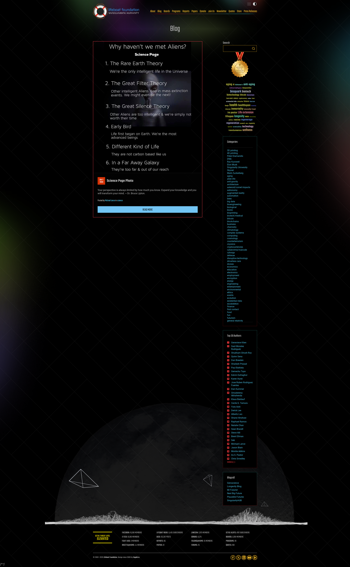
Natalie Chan (237, 425)
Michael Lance (110, 200)
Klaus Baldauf (238, 399)
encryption (232, 278)
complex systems (235, 232)
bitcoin (243, 95)
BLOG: (159, 537)
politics (231, 120)
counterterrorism (235, 241)
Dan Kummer (237, 389)
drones (230, 264)
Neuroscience (253, 117)
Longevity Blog (234, 486)
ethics (230, 292)
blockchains (233, 221)
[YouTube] (249, 557)
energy (230, 281)
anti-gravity (232, 181)
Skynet (230, 170)
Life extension (245, 112)
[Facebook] (233, 557)
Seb (233, 440)
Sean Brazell (237, 429)
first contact (233, 309)
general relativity (235, 320)
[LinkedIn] (244, 557)
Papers (195, 11)
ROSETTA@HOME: (128, 545)
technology (247, 126)
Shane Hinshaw (238, 418)
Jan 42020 (101, 180)
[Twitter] (238, 557)
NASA (247, 117)
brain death (229, 98)
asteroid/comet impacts (238, 187)
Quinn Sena (236, 356)
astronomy (232, 190)
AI (233, 84)
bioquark (235, 92)
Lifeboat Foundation (110, 557)
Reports (186, 11)
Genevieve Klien (238, 342)
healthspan (244, 105)
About (152, 11)
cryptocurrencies (235, 247)
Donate (203, 11)
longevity (239, 116)
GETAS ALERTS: (231, 532)
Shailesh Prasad (239, 364)
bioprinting (232, 213)
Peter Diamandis (235, 156)
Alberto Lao (236, 414)
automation (232, 195)
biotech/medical (235, 215)
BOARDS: (229, 537)
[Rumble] (255, 557)
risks (247, 123)
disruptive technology (237, 258)
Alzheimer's (239, 85)
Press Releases (250, 11)
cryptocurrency (243, 98)
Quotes (232, 11)
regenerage (247, 119)
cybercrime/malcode (237, 250)
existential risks (231, 102)
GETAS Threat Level (102, 538)
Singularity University (237, 167)
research (242, 123)
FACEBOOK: (126, 532)
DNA (229, 159)
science (120, 200)
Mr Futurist (232, 490)
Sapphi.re (136, 557)
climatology (232, 230)
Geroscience (233, 483)
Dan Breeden (237, 360)
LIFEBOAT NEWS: (162, 532)
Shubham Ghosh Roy (241, 353)
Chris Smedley (238, 458)
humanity (253, 106)
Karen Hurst (237, 378)
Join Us (211, 11)
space (230, 126)
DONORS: (194, 537)
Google (227, 106)
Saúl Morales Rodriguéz (237, 347)
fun (228, 315)
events (230, 295)
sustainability (237, 127)
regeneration (232, 123)
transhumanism (235, 130)
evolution (231, 298)
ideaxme (228, 109)
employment (233, 275)
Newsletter (221, 11)
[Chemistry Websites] (240, 65)
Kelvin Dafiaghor (239, 375)
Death (253, 98)
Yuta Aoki (235, 406)
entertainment (233, 286)
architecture (232, 184)
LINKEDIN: (194, 532)
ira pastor (232, 112)
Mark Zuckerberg (235, 173)
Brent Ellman (237, 436)
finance (230, 306)
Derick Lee (236, 410)
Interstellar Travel (250, 109)
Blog (159, 11)
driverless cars (234, 261)
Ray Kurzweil (233, 161)
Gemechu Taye (238, 371)
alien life (231, 179)
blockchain (250, 95)
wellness (247, 130)
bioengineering (234, 204)
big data (231, 201)
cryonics (231, 244)
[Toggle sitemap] (249, 4)
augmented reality (235, 193)
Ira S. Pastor (237, 455)
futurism (252, 102)
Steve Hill (235, 432)
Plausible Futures (235, 497)
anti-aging (249, 84)
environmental (234, 289)
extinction (240, 102)
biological (232, 207)
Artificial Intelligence (236, 88)
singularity (252, 123)
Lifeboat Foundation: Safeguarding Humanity (116, 11)
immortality (237, 108)
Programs (176, 11)
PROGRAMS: (230, 541)
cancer (235, 98)
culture (249, 98)
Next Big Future (234, 493)
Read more (148, 209)
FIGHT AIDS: (126, 541)
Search (253, 48)
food (229, 312)
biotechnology (233, 95)
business (231, 224)
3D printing (232, 150)
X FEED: (124, 537)
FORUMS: (194, 545)
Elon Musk (232, 164)
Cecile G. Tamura (239, 403)
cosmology (232, 238)
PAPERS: (160, 545)
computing (232, 235)
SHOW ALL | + (231, 462)
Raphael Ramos (239, 421)
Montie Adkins (238, 451)
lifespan (229, 116)
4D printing (232, 153)
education (232, 269)
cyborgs (231, 252)
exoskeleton (233, 303)
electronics (232, 272)
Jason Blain (237, 447)
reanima (237, 120)
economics (232, 266)
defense (231, 255)
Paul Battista (237, 367)
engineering (232, 284)
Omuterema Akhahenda (237, 394)
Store (239, 11)
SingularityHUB (234, 500)
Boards (167, 11)
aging (229, 84)
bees (229, 198)
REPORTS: (160, 541)
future (246, 101)
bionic (230, 210)
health (233, 105)
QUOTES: (229, 545)
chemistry (232, 227)
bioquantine (246, 88)
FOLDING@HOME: (197, 541)
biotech (246, 91)
